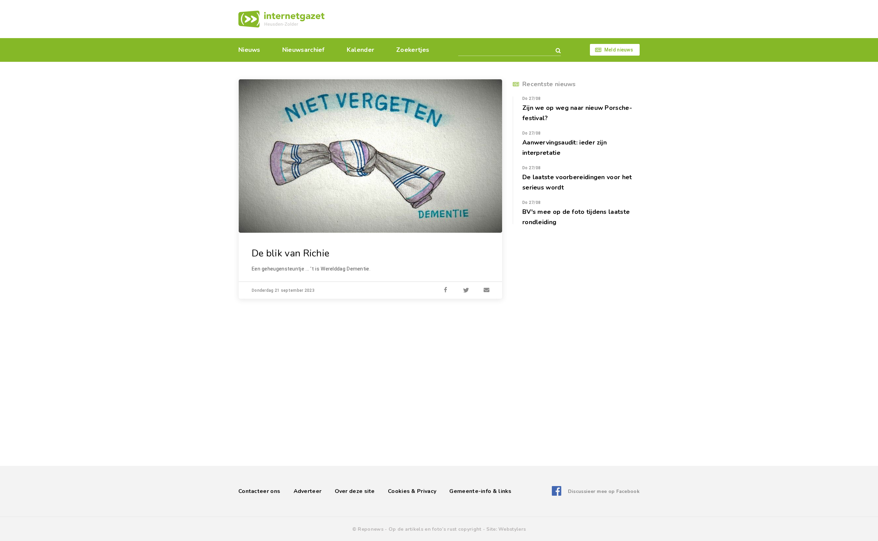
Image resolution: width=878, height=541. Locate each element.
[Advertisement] (486, 18)
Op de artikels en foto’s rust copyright (435, 529)
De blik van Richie (290, 253)
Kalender (360, 50)
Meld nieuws (618, 50)
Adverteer (308, 491)
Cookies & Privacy (412, 491)
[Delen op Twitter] (466, 290)
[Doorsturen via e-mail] (487, 290)
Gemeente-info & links (480, 491)
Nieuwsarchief (303, 50)
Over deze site (355, 491)
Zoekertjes (412, 50)
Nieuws (249, 50)
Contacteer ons (259, 491)
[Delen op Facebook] (445, 290)
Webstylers (512, 529)
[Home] (281, 19)
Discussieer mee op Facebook (604, 491)
